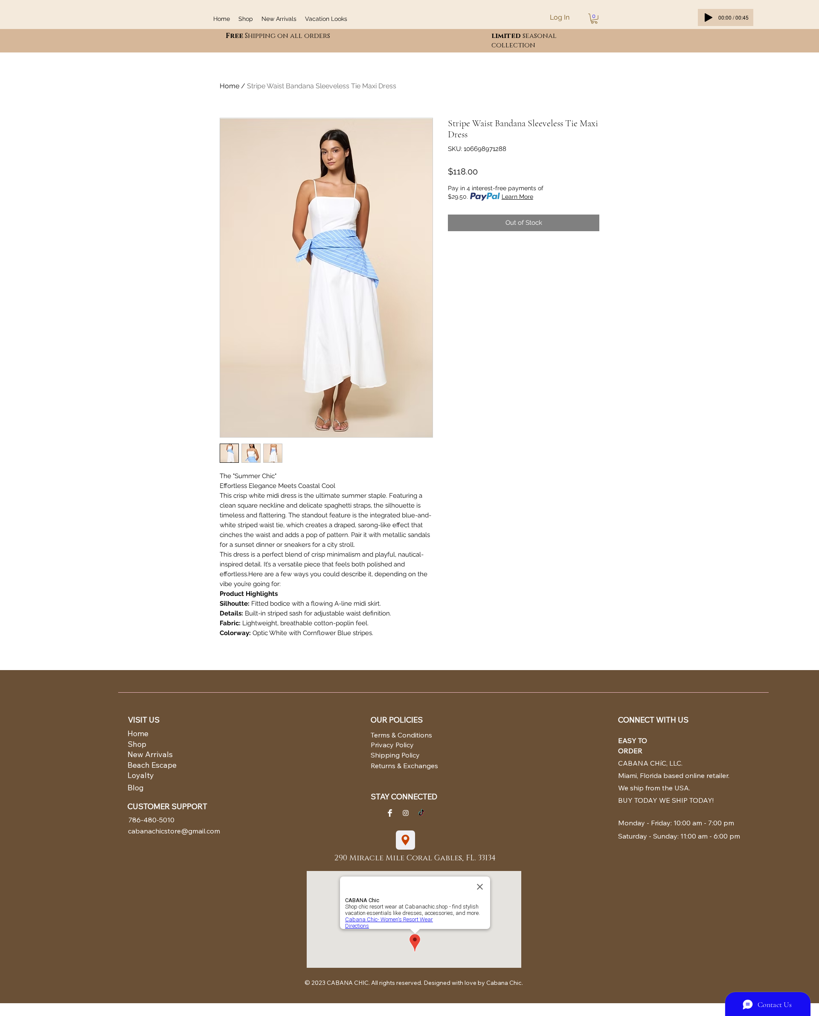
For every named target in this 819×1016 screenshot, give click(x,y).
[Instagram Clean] (406, 813)
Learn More (517, 196)
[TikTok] (421, 813)
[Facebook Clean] (390, 813)
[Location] (405, 840)
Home (229, 86)
